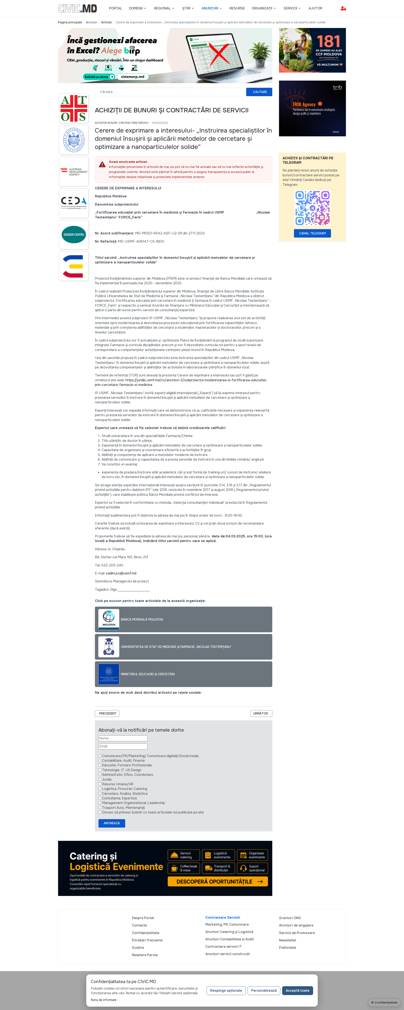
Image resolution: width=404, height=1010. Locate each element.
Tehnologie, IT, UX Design (121, 770)
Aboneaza (112, 823)
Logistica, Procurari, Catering (124, 789)
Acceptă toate (298, 990)
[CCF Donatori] (312, 50)
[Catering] (165, 868)
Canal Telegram (312, 233)
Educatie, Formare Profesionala (127, 765)
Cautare (260, 92)
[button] (138, 8)
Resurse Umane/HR (117, 784)
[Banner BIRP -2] (165, 55)
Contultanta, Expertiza (119, 798)
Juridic (107, 779)
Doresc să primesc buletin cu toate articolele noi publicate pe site (153, 812)
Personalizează (264, 990)
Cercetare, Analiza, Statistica (125, 793)
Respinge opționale (226, 990)
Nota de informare (104, 1000)
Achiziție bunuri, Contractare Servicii (121, 123)
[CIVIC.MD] (77, 8)
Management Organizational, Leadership (133, 803)
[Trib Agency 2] (312, 108)
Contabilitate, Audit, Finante (123, 760)
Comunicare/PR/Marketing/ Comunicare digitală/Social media (150, 756)
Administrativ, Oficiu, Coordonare (127, 774)
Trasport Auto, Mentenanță (123, 807)
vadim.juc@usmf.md (121, 573)
